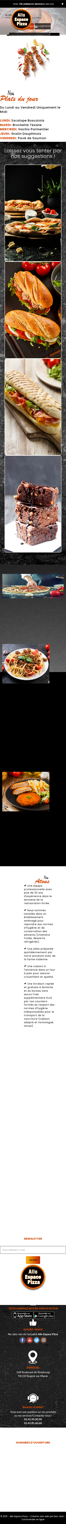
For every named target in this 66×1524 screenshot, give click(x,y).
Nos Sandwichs (33, 353)
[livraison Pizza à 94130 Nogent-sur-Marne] (23, 12)
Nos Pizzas (33, 256)
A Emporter (44, 26)
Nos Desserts (33, 547)
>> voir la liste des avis (43, 3)
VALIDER (33, 1260)
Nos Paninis (33, 450)
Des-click (59, 1516)
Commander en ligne (33, 1519)
